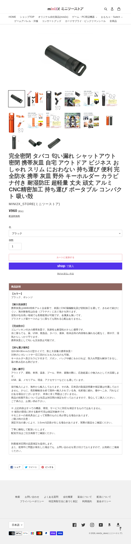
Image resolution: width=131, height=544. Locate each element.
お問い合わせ (32, 496)
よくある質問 (51, 496)
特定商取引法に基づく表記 (63, 501)
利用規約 (87, 501)
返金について (84, 496)
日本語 (15, 525)
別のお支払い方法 (65, 273)
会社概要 (68, 496)
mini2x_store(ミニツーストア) (109, 533)
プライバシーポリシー (32, 501)
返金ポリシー (104, 501)
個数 (11, 240)
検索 (17, 496)
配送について (104, 496)
